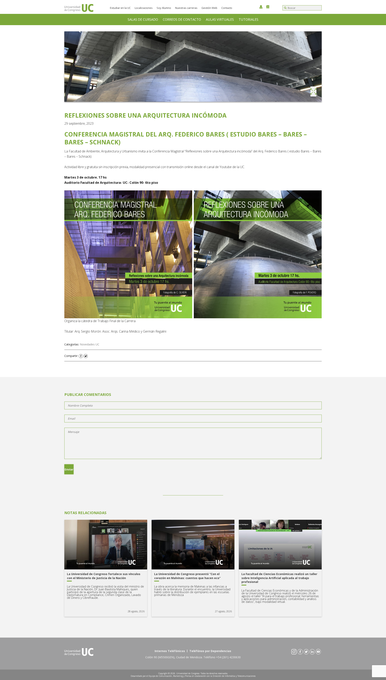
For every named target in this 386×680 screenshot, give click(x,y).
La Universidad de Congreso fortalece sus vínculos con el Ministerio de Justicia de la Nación (103, 576)
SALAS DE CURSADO (143, 19)
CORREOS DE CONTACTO (182, 19)
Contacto (226, 8)
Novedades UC (89, 344)
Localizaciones (144, 8)
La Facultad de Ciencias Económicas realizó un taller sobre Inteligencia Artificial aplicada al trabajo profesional (279, 578)
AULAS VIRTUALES (220, 19)
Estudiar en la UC (120, 8)
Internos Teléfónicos (170, 651)
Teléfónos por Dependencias (210, 651)
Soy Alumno (164, 8)
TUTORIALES (248, 19)
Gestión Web (209, 8)
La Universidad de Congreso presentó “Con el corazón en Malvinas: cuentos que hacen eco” (187, 576)
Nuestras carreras (186, 8)
